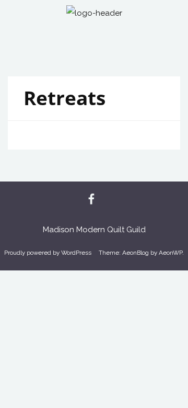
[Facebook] (91, 199)
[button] (94, 41)
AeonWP (170, 252)
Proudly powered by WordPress (47, 252)
